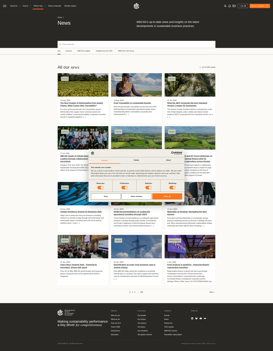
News (166, 319)
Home (60, 17)
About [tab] (168, 160)
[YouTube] (200, 318)
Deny (106, 196)
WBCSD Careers (170, 331)
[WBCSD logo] (136, 6)
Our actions (142, 323)
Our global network (145, 334)
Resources (168, 323)
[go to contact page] (234, 6)
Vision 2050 (115, 327)
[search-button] (225, 6)
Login (242, 6)
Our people (142, 315)
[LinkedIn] (192, 318)
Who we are (115, 315)
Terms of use (211, 343)
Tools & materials (54, 6)
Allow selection (136, 196)
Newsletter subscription (173, 334)
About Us (13, 6)
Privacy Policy (201, 343)
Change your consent (188, 343)
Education (115, 334)
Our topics (141, 327)
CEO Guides (169, 327)
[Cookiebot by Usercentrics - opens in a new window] (172, 153)
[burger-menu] (4, 5)
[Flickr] (205, 318)
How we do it (116, 323)
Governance (115, 331)
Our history (142, 319)
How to (25, 6)
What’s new (38, 6)
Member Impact (70, 6)
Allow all (167, 196)
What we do (115, 319)
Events (166, 315)
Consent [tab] (104, 160)
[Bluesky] (196, 318)
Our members (143, 331)
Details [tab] (136, 160)
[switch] (124, 187)
